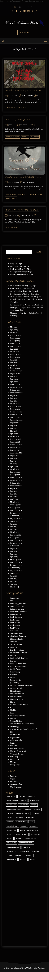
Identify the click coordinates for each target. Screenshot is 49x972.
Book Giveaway (36, 194)
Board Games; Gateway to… (23, 91)
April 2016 (14, 499)
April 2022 (14, 349)
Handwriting (15, 672)
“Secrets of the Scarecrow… (23, 177)
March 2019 (14, 403)
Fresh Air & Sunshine (18, 666)
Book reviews (15, 622)
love (31, 822)
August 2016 (14, 488)
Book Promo (11, 198)
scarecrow (11, 843)
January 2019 (15, 409)
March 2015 (14, 532)
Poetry (12, 713)
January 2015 (15, 537)
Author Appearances (18, 603)
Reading (13, 718)
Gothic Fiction (12, 137)
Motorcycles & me (17, 694)
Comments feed (16, 784)
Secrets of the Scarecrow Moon (22, 724)
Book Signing (15, 625)
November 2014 (16, 543)
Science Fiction (16, 721)
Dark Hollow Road (17, 650)
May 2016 (13, 496)
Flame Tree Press (22, 813)
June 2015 (13, 526)
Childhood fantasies (18, 636)
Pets (11, 707)
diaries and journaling (18, 652)
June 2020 (14, 379)
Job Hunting (14, 683)
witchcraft (11, 860)
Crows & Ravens (16, 644)
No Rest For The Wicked (19, 704)
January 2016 (15, 507)
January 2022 (15, 357)
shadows (26, 847)
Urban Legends (16, 740)
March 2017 (14, 469)
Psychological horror (18, 715)
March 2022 (14, 351)
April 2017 (14, 466)
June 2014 (13, 554)
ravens (18, 839)
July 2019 (13, 398)
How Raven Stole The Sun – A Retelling (24, 294)
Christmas (23, 805)
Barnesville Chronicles (16, 194)
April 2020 (14, 382)
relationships (30, 839)
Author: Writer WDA (23, 968)
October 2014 (15, 546)
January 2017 (15, 475)
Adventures (14, 598)
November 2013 (16, 565)
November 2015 (16, 513)
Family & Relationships (16, 108)
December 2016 (16, 477)
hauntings (30, 818)
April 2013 (14, 584)
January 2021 (15, 368)
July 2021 (13, 360)
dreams (28, 809)
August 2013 (14, 573)
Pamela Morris (28, 96)
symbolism (25, 851)
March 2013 (14, 587)
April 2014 (14, 557)
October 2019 (15, 390)
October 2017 (15, 450)
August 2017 (14, 455)
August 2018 (14, 423)
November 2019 (16, 387)
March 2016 (14, 502)
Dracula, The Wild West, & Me (21, 274)
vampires (18, 855)
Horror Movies (16, 680)
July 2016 (13, 491)
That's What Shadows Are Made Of (23, 729)
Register (13, 776)
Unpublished (15, 737)
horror (10, 822)
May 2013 (13, 581)
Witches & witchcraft (18, 751)
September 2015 (16, 518)
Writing (13, 762)
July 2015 (13, 524)
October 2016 (15, 483)
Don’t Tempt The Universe (20, 266)
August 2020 (15, 373)
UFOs (12, 732)
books (23, 801)
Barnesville (32, 797)
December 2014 (16, 540)
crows (33, 805)
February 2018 (15, 439)
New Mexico (11, 830)
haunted (19, 818)
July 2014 (13, 551)
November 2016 (16, 480)
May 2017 (13, 464)
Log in (12, 779)
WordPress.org (16, 787)
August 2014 (14, 548)
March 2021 (14, 365)
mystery (33, 826)
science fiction (13, 847)
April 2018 (14, 434)
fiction (10, 813)
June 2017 (13, 461)
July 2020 (13, 376)
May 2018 (13, 431)
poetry (9, 839)
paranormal (35, 834)
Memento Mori (16, 688)
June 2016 (13, 494)
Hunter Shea (21, 822)
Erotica (13, 655)
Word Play (14, 756)
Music (12, 702)
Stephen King (12, 851)
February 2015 (15, 535)
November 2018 (16, 414)
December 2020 (16, 371)
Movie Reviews (16, 696)
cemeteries (34, 801)
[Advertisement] (24, 914)
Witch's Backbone (17, 748)
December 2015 (16, 510)
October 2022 (15, 346)
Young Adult (14, 765)
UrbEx (12, 743)
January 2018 (15, 442)
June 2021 (13, 362)
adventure (11, 797)
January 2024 (15, 338)
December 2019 (16, 384)
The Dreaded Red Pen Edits (20, 269)
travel (9, 855)
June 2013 (13, 578)
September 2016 (16, 485)
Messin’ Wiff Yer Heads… (22, 210)
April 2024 (14, 330)
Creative (13, 642)
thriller (35, 851)
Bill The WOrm (15, 614)
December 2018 (16, 412)
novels (9, 834)
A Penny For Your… (18, 120)
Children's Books (16, 639)
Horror (25, 137)
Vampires (35, 137)
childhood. (11, 805)
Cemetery (14, 631)
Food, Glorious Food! (18, 663)
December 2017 (16, 444)
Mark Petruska (15, 286)
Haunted (13, 674)
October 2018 (15, 417)
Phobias (13, 710)
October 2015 (15, 516)
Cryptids (13, 647)
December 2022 (16, 343)
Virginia (29, 855)
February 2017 (15, 472)
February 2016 (15, 505)
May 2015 (13, 529)
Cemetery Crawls (16, 633)
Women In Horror (17, 754)
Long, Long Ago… (16, 263)
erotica (37, 809)
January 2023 (15, 341)
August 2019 (14, 395)
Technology (14, 726)
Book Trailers (15, 628)
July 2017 (13, 458)
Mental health (15, 691)
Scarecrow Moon (26, 843)
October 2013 (15, 567)
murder (24, 826)
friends (36, 813)
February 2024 (15, 335)
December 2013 (16, 562)
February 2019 (15, 406)
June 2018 (13, 428)
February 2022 (15, 354)
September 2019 (16, 392)
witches (23, 860)
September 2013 (16, 570)
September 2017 (16, 453)
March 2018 (14, 436)
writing (33, 860)
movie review (12, 826)
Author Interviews (17, 606)
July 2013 (13, 576)
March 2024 (14, 332)
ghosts (10, 818)
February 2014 (15, 559)
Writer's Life (15, 759)
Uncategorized (16, 735)
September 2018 (16, 420)
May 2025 (13, 327)
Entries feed (14, 781)
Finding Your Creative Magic (21, 272)
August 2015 (14, 521)
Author (22, 797)
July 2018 (13, 425)
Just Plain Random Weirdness (21, 685)
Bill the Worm (12, 801)
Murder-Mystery (16, 699)
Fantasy (13, 661)
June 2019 (13, 401)
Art (11, 601)
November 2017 (16, 447)
